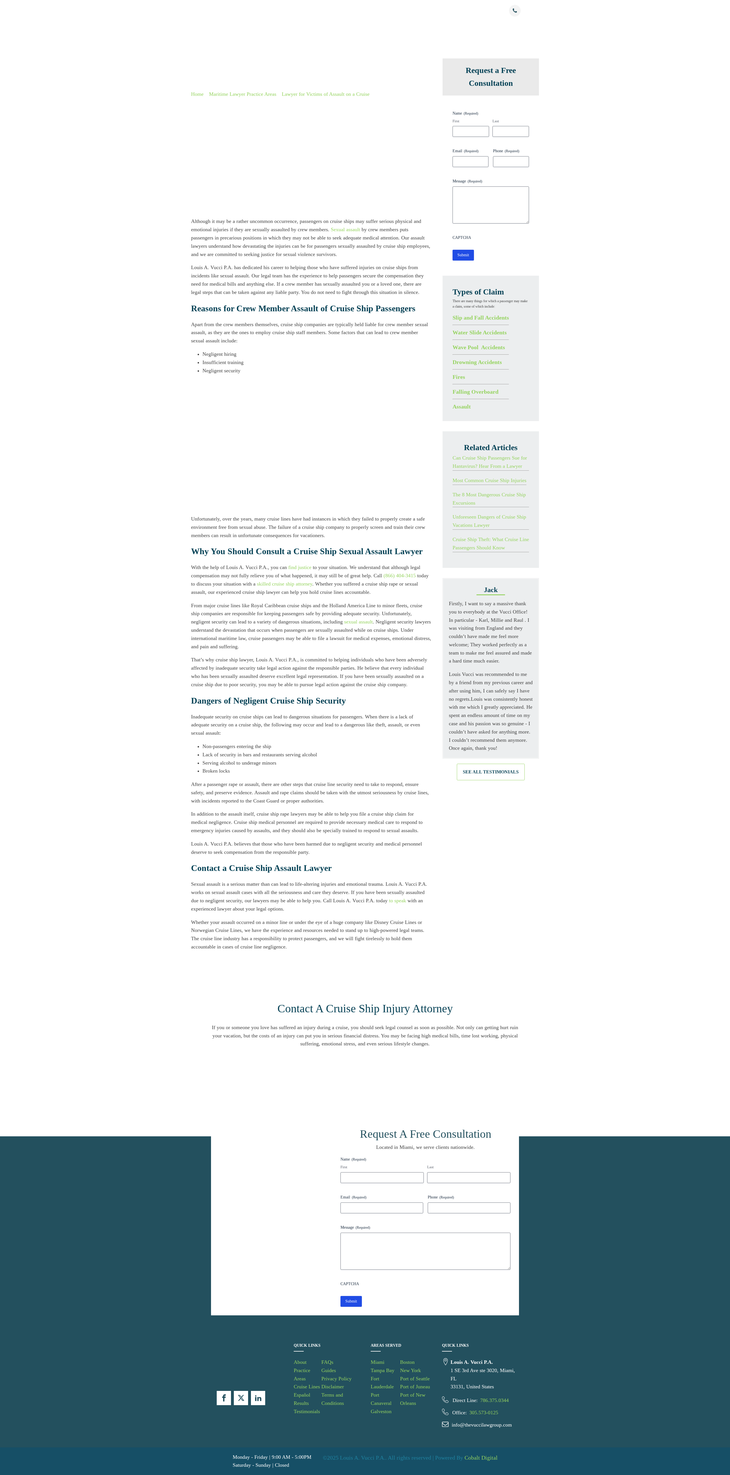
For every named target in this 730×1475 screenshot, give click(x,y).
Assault (462, 406)
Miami (377, 1362)
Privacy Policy (336, 1378)
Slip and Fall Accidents (481, 317)
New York (410, 1370)
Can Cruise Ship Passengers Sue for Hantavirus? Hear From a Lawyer (490, 462)
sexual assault (358, 622)
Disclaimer (332, 1386)
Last (495, 121)
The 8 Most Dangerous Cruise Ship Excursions (489, 499)
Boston (407, 1362)
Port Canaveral (381, 1399)
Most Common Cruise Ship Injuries (489, 480)
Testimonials (426, 11)
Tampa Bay (382, 1370)
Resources (452, 11)
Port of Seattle (415, 1378)
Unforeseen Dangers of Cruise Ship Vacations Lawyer (489, 521)
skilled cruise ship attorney (284, 584)
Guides (328, 1370)
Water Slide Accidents (480, 332)
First (456, 121)
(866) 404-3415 (400, 575)
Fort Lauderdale (382, 1383)
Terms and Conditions (332, 1399)
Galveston (381, 1411)
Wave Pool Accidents (479, 347)
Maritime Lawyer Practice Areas (242, 94)
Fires (459, 376)
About (283, 11)
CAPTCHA (462, 237)
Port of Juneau (415, 1386)
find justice (299, 567)
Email (465, 151)
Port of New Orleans (412, 1399)
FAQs (327, 1362)
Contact (480, 11)
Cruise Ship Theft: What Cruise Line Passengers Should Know (491, 543)
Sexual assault (345, 229)
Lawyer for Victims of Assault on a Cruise (326, 94)
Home (197, 94)
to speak (397, 900)
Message (467, 181)
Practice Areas (308, 11)
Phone (506, 151)
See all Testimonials (491, 771)
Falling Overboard (475, 391)
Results (402, 11)
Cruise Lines (345, 11)
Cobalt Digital (481, 1457)
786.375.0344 (494, 1400)
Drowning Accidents (477, 362)
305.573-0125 (483, 1412)
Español (376, 11)
